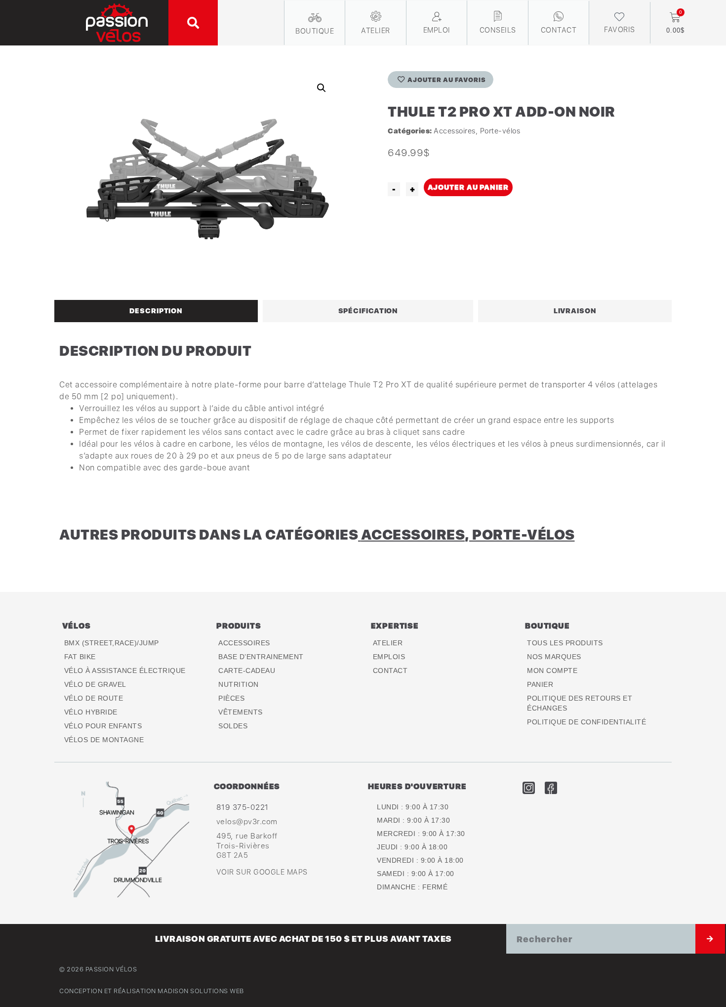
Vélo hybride (91, 712)
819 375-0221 (242, 806)
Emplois (389, 657)
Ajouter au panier (468, 187)
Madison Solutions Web (201, 991)
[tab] (156, 311)
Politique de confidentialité (586, 722)
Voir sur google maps (262, 872)
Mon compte (552, 670)
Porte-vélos (500, 130)
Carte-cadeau (246, 670)
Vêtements (240, 712)
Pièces (231, 698)
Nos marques (554, 657)
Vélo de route (93, 698)
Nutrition (238, 684)
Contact (390, 670)
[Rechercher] (710, 939)
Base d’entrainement (261, 657)
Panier (540, 684)
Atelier (388, 643)
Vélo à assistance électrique (125, 670)
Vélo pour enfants (103, 726)
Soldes (232, 726)
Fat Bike (80, 657)
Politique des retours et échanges (579, 703)
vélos (76, 625)
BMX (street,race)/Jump (111, 643)
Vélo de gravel (95, 684)
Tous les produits (565, 643)
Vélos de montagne (104, 740)
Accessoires (455, 130)
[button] (193, 23)
